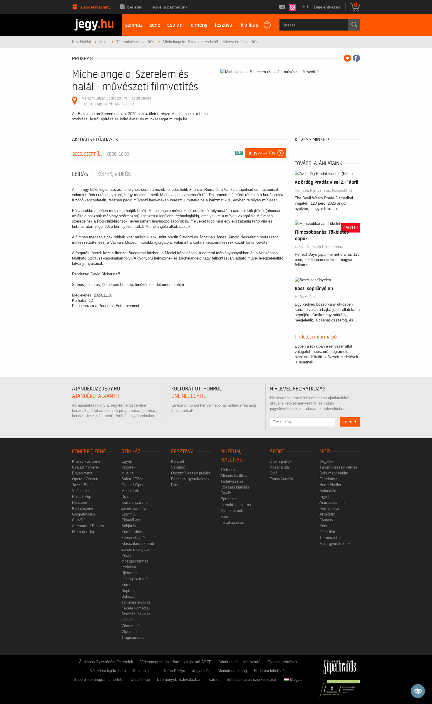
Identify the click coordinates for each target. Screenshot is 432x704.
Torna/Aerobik (281, 479)
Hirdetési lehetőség (270, 670)
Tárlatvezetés (232, 481)
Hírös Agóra (305, 296)
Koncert (177, 461)
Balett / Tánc (132, 479)
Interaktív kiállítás (235, 505)
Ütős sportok (281, 461)
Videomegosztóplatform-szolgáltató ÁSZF (175, 662)
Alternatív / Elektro (88, 526)
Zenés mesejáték (136, 549)
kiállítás (249, 25)
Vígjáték (128, 467)
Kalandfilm (328, 491)
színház (134, 25)
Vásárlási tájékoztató (108, 670)
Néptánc (128, 590)
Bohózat (128, 596)
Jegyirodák (201, 670)
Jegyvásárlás (262, 153)
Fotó (224, 516)
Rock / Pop (81, 496)
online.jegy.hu (189, 396)
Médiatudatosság (232, 670)
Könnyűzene (82, 508)
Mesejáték (130, 491)
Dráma (127, 496)
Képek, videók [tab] (114, 174)
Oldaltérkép (140, 679)
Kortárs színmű (134, 502)
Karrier (214, 679)
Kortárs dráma (133, 532)
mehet (349, 422)
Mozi (324, 452)
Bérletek (134, 7)
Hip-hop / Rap (83, 532)
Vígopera (129, 631)
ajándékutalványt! (95, 396)
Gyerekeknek (231, 510)
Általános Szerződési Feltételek (106, 662)
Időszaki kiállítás (234, 487)
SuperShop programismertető (98, 679)
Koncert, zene (89, 452)
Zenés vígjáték (134, 537)
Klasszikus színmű (137, 543)
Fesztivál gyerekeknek (190, 479)
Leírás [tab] (80, 174)
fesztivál (224, 25)
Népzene (79, 502)
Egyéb (126, 461)
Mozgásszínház (134, 561)
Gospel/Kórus (83, 514)
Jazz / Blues (82, 485)
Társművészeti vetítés (338, 467)
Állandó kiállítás (233, 475)
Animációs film (332, 502)
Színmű (128, 514)
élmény (199, 25)
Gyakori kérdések (282, 662)
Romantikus (329, 508)
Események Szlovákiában (179, 679)
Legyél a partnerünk (169, 7)
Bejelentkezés (327, 7)
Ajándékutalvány (95, 7)
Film (174, 485)
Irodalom (128, 567)
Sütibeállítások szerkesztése (251, 679)
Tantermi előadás (135, 602)
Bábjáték (128, 526)
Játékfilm (327, 532)
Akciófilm (327, 514)
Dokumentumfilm (333, 473)
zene (155, 25)
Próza (126, 555)
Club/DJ (79, 520)
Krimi (125, 584)
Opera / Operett (85, 479)
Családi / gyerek (86, 467)
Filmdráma (328, 479)
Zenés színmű (133, 508)
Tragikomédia (132, 637)
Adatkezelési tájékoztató (239, 662)
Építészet (228, 499)
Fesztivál (183, 452)
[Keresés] (354, 25)
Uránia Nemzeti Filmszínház (319, 247)
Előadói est (130, 520)
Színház (130, 452)
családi (175, 25)
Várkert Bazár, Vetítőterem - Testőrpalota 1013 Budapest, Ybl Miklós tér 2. (116, 101)
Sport (277, 452)
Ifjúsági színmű (134, 579)
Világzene (80, 491)
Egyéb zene (82, 473)
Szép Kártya (174, 670)
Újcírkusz (129, 573)
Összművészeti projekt (190, 473)
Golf (273, 473)
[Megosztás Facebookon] (356, 58)
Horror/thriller (330, 485)
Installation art (232, 522)
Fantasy (326, 520)
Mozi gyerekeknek (335, 543)
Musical (128, 473)
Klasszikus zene (86, 461)
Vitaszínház (131, 626)
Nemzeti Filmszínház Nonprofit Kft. (325, 190)
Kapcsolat (141, 670)
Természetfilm (331, 537)
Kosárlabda (279, 467)
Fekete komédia (135, 608)
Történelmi (229, 469)
